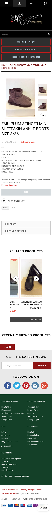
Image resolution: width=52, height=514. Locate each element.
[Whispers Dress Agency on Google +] (43, 386)
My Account (6, 410)
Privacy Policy (32, 410)
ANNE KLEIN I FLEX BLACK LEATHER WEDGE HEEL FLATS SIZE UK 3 (27, 303)
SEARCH (4, 499)
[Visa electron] (10, 505)
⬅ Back (7, 347)
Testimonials (6, 417)
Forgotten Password (9, 442)
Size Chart (10, 224)
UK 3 (13, 208)
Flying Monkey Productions (28, 493)
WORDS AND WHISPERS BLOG (35, 499)
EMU (3, 147)
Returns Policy (33, 435)
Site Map (4, 438)
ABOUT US (16, 499)
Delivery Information (35, 442)
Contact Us (8, 446)
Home (3, 65)
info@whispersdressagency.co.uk (15, 476)
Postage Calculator (9, 185)
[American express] (29, 505)
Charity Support (33, 420)
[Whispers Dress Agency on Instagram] (34, 386)
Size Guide (5, 435)
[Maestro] (23, 505)
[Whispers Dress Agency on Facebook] (7, 386)
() (45, 3)
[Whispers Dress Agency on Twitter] (16, 386)
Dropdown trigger (19, 3)
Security (30, 413)
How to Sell (31, 438)
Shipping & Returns (15, 231)
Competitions (6, 420)
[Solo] (35, 505)
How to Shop (6, 407)
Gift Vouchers (32, 445)
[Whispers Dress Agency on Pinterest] (25, 386)
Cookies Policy (33, 407)
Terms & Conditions (35, 417)
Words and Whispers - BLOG (12, 413)
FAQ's (3, 432)
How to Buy (31, 432)
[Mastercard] (16, 505)
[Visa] (3, 505)
